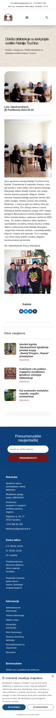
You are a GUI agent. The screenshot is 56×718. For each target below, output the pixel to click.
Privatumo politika (10, 701)
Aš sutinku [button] (14, 707)
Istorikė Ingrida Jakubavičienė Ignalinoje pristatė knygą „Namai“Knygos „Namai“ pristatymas (34, 350)
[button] (27, 17)
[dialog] (28, 695)
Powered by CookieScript (28, 714)
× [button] (52, 676)
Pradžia (8, 50)
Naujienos (18, 50)
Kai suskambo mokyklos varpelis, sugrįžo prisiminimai (33, 393)
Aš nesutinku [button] (40, 707)
